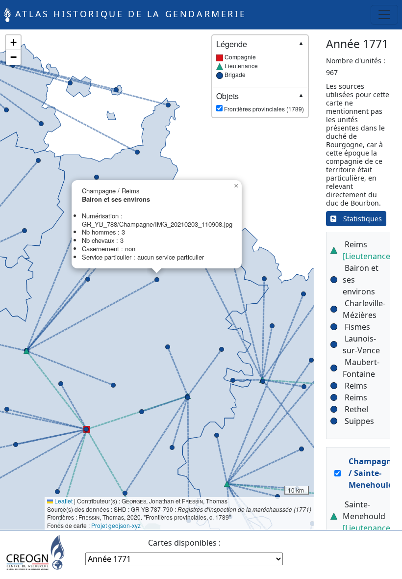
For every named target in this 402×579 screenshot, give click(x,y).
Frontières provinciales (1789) (260, 102)
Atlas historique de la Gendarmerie (128, 14)
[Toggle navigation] (384, 15)
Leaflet (63, 501)
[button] (15, 444)
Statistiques (359, 218)
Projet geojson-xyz (116, 525)
